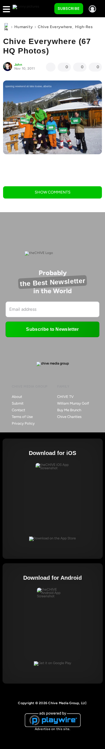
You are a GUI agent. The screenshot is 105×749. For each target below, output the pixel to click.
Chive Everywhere (55, 27)
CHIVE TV (65, 397)
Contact (18, 410)
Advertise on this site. (53, 729)
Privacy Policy (23, 423)
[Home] (6, 27)
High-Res (84, 27)
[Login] (92, 9)
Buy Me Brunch (69, 410)
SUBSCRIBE (69, 8)
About (17, 397)
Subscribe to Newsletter (52, 329)
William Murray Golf (73, 403)
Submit (18, 403)
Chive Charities (69, 417)
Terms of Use (22, 417)
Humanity (23, 27)
